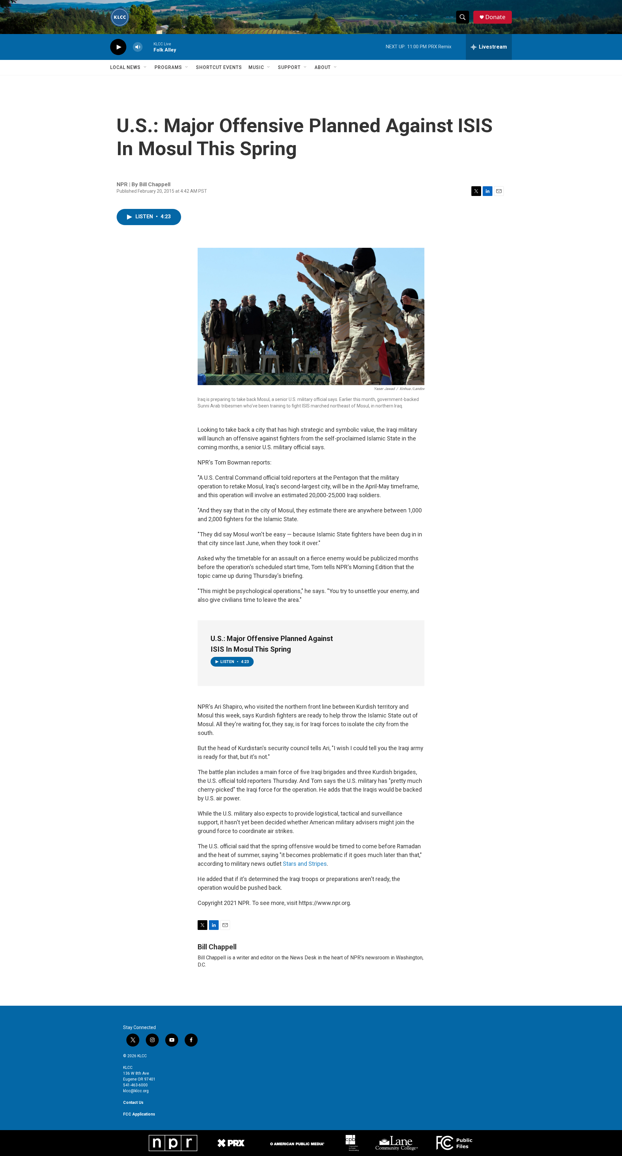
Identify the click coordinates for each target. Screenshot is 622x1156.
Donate (495, 17)
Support (289, 67)
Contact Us (133, 1102)
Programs (168, 67)
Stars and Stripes (305, 863)
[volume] (137, 47)
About (323, 67)
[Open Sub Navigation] (145, 67)
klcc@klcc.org (136, 1091)
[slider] (148, 46)
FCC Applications (139, 1114)
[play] (118, 47)
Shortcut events (219, 67)
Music (256, 67)
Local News (125, 67)
